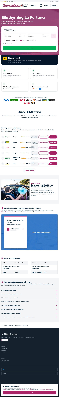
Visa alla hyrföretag (29, 170)
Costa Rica (18, 325)
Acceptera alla (29, 393)
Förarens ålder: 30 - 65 (28, 40)
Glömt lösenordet (5, 360)
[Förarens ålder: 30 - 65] (21, 40)
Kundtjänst (32, 5)
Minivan (3, 352)
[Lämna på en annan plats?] (4, 40)
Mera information (44, 137)
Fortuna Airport (14, 229)
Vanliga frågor (26, 5)
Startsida (5, 325)
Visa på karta (13, 230)
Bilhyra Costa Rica (6, 212)
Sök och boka (53, 137)
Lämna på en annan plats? (11, 40)
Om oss (3, 346)
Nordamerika (12, 325)
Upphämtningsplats (8, 29)
